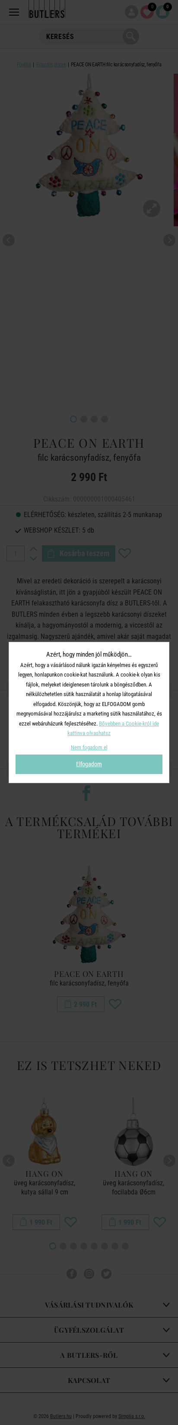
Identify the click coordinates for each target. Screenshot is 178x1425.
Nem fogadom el (89, 747)
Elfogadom (89, 764)
